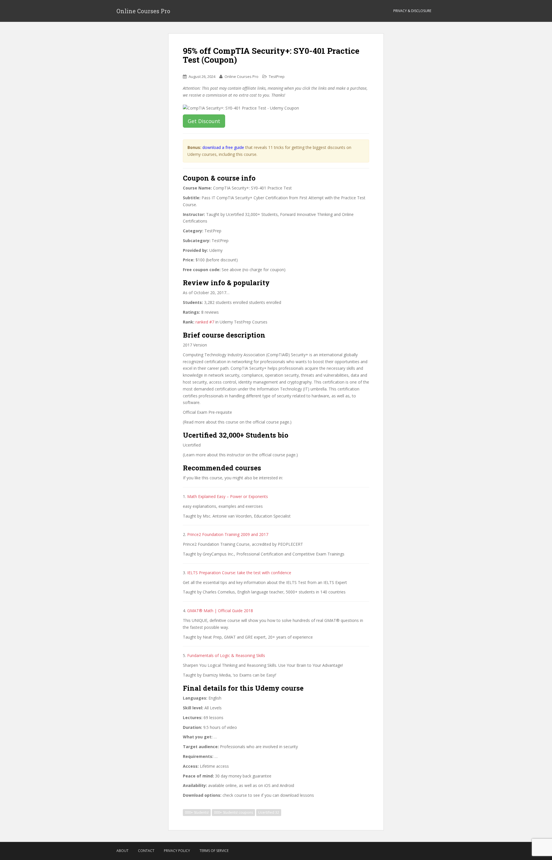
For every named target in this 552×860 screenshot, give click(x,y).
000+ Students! (197, 812)
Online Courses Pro (143, 11)
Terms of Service (214, 850)
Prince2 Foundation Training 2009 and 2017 (227, 534)
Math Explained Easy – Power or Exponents (227, 496)
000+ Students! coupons (233, 812)
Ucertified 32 (268, 812)
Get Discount (204, 121)
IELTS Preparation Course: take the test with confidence (239, 572)
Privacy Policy (177, 850)
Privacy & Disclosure (412, 10)
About (122, 850)
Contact (146, 850)
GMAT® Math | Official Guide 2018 (220, 610)
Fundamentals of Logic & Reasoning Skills (226, 655)
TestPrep (277, 76)
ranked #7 (204, 322)
